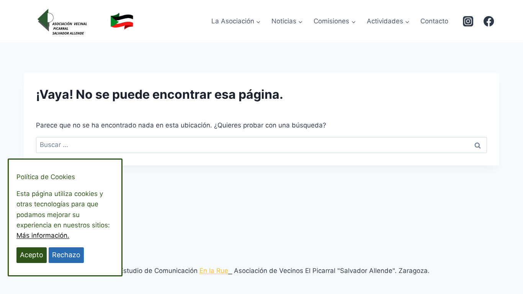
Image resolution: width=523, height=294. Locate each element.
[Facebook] (489, 21)
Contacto (434, 21)
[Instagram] (468, 21)
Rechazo (66, 255)
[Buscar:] (261, 145)
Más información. (42, 235)
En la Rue (213, 270)
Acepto (31, 255)
